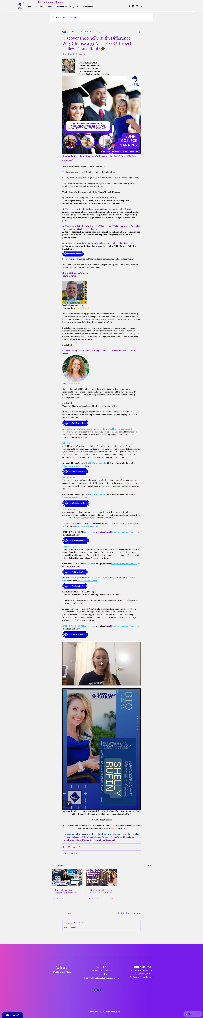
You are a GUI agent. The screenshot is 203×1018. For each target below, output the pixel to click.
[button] (148, 17)
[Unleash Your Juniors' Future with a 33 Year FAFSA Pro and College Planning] (101, 877)
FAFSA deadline (69, 17)
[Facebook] (130, 6)
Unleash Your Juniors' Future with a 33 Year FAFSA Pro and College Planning (101, 891)
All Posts (55, 17)
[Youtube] (133, 6)
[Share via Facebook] (63, 847)
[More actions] (139, 31)
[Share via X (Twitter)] (69, 847)
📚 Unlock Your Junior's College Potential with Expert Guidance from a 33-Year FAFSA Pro (66, 891)
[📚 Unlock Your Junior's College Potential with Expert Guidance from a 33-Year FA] (67, 877)
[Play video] (101, 663)
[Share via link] (79, 847)
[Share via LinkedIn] (74, 847)
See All (149, 865)
